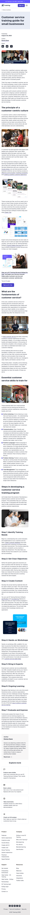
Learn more (20, 1)
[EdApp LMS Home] (6, 5)
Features (4, 835)
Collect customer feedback (12, 542)
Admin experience (7, 838)
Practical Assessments (5, 856)
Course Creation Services (14, 245)
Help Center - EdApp (7, 879)
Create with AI (5, 845)
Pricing (4, 889)
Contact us (5, 891)
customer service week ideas (12, 659)
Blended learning (21, 847)
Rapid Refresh (6, 859)
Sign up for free (7, 285)
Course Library (6, 169)
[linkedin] (10, 906)
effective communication (9, 173)
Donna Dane (5, 40)
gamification (5, 599)
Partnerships (5, 882)
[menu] (26, 5)
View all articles (7, 10)
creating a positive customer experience (15, 174)
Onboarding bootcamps (5, 871)
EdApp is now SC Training (21, 836)
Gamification (19, 849)
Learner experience (7, 852)
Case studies (20, 873)
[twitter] (15, 906)
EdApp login (5, 886)
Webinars (18, 871)
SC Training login (6, 884)
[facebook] (17, 906)
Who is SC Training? (21, 839)
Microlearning (20, 842)
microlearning (15, 599)
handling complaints (22, 173)
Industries (19, 875)
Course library (5, 843)
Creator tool (5, 847)
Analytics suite (6, 840)
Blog (17, 868)
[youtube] (12, 906)
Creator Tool (7, 212)
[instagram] (20, 906)
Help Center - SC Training (6, 876)
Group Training (6, 850)
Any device (19, 844)
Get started (5, 868)
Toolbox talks (20, 880)
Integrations (19, 878)
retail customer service (9, 336)
